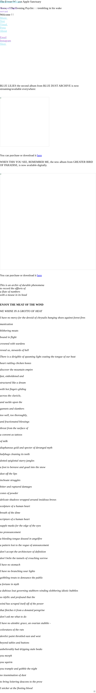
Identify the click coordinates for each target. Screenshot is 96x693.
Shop (3, 43)
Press (3, 27)
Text (2, 21)
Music (3, 17)
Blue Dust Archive (10, 1)
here (39, 155)
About (3, 30)
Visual (4, 24)
